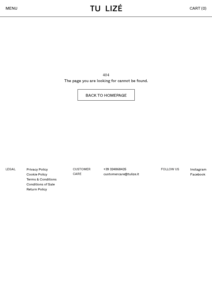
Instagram (198, 169)
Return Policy (36, 189)
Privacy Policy (37, 169)
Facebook (197, 174)
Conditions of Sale (40, 184)
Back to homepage (106, 95)
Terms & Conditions (41, 179)
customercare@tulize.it (121, 174)
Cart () (198, 8)
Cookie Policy (36, 174)
